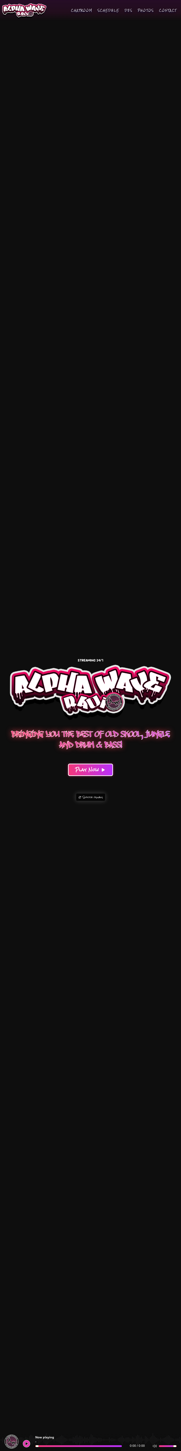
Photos (146, 10)
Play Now (88, 769)
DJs (128, 10)
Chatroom (81, 10)
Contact (168, 10)
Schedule (108, 10)
